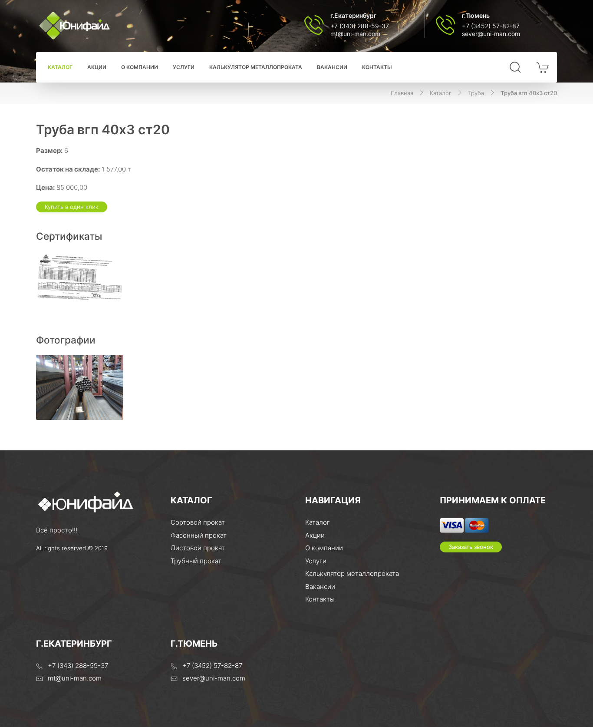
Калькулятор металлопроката (255, 67)
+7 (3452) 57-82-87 (491, 26)
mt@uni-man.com (355, 33)
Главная (402, 92)
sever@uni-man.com (491, 33)
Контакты (377, 67)
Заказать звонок (470, 546)
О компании (139, 67)
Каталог (60, 67)
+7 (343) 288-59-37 (359, 26)
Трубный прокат (196, 561)
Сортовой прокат (198, 522)
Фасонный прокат (199, 535)
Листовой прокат (198, 548)
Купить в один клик (72, 206)
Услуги (183, 67)
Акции (96, 67)
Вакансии (332, 67)
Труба (476, 92)
